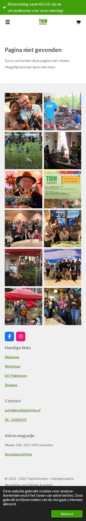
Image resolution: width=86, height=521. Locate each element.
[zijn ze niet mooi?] (23, 189)
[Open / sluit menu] (7, 22)
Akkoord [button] (67, 514)
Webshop (12, 357)
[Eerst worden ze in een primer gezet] (23, 111)
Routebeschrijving (18, 454)
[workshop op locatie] (23, 228)
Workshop (12, 366)
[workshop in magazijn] (62, 228)
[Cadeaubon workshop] (62, 189)
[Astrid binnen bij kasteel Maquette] (62, 150)
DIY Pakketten (16, 375)
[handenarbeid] (62, 111)
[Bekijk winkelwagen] (78, 22)
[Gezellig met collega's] (62, 306)
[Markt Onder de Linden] (23, 306)
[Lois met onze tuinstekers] (23, 150)
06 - (16, 420)
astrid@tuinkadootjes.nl (22, 410)
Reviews (11, 385)
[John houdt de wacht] (23, 267)
